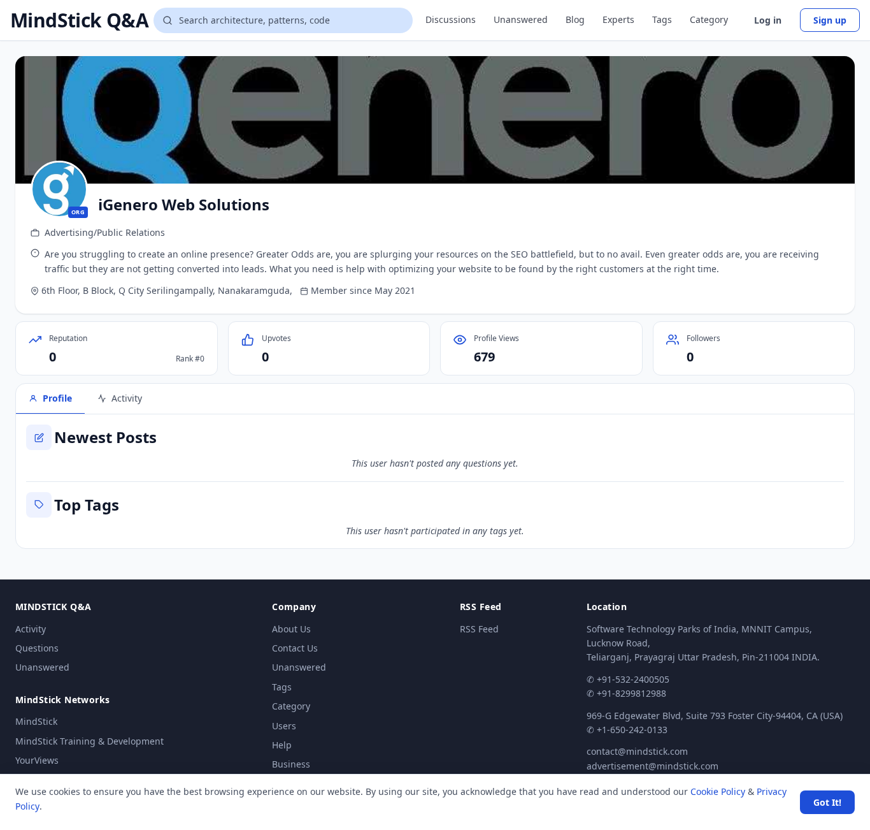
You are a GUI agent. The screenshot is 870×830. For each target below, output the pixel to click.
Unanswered (521, 19)
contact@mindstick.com (637, 751)
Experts (618, 19)
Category (709, 19)
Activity (30, 629)
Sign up (829, 20)
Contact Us (295, 648)
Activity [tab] (126, 398)
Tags (662, 19)
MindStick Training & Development (89, 741)
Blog (575, 19)
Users (284, 726)
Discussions (450, 19)
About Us (291, 629)
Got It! (827, 802)
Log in (767, 20)
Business (291, 764)
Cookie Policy (717, 791)
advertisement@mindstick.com (652, 766)
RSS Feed (479, 629)
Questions (37, 648)
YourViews (37, 760)
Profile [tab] (57, 398)
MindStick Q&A (79, 20)
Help (282, 745)
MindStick (36, 721)
